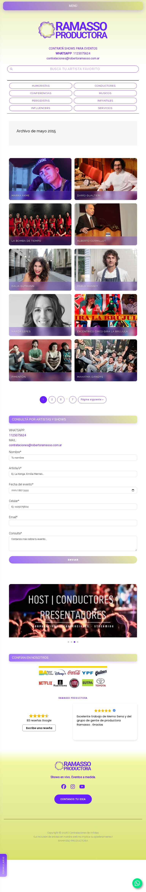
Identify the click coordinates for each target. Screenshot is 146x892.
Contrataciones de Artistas (84, 832)
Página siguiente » (92, 399)
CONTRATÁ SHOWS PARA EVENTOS (73, 48)
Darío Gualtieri (89, 195)
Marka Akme (21, 195)
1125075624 (81, 53)
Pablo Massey (87, 286)
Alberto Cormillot (91, 240)
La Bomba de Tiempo (26, 240)
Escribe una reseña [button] (39, 728)
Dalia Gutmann (23, 286)
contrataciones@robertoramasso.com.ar (73, 58)
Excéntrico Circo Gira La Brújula (102, 331)
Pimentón (19, 376)
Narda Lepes (21, 331)
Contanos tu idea (73, 799)
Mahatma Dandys (90, 376)
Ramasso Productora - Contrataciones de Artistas (73, 29)
